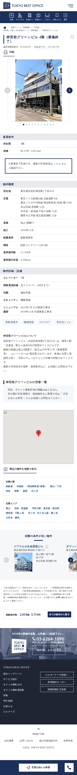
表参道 (9, 486)
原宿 (25, 491)
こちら (57, 163)
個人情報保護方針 (48, 740)
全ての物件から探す (59, 614)
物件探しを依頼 (46, 650)
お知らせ (8, 706)
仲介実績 (8, 700)
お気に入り (57, 20)
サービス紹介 (10, 679)
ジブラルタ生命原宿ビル (29, 546)
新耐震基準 (11, 322)
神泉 (16, 491)
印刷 (11, 52)
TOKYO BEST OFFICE (42, 747)
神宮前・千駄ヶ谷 (15, 513)
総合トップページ (12, 673)
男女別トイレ (64, 322)
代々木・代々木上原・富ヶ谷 (43, 513)
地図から (38, 20)
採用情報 (68, 740)
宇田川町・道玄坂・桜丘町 (45, 508)
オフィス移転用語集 (13, 690)
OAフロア (45, 322)
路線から (29, 20)
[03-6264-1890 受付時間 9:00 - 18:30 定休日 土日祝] (69, 767)
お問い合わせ (26, 740)
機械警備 (29, 322)
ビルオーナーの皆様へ (56, 675)
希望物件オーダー (57, 682)
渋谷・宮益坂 (21, 508)
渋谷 (8, 491)
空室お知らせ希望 (41, 767)
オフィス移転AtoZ (12, 684)
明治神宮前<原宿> (36, 486)
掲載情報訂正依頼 (57, 689)
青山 (8, 508)
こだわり (47, 20)
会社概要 (8, 740)
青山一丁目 (55, 486)
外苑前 (20, 486)
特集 (5, 695)
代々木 (34, 491)
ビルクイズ (9, 711)
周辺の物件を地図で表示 (23, 468)
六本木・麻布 (13, 517)
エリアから (20, 20)
